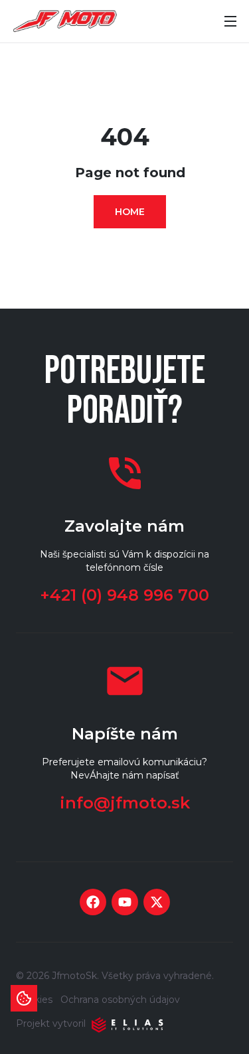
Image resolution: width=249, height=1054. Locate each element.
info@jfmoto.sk (125, 802)
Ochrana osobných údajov (120, 1000)
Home (130, 212)
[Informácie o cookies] (24, 998)
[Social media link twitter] (156, 902)
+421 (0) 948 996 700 (124, 595)
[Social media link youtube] (125, 902)
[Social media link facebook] (93, 902)
